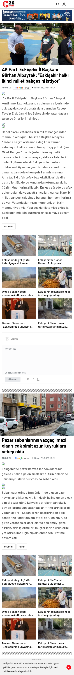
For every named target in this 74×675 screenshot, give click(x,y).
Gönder (12, 379)
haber (22, 546)
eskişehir (8, 226)
